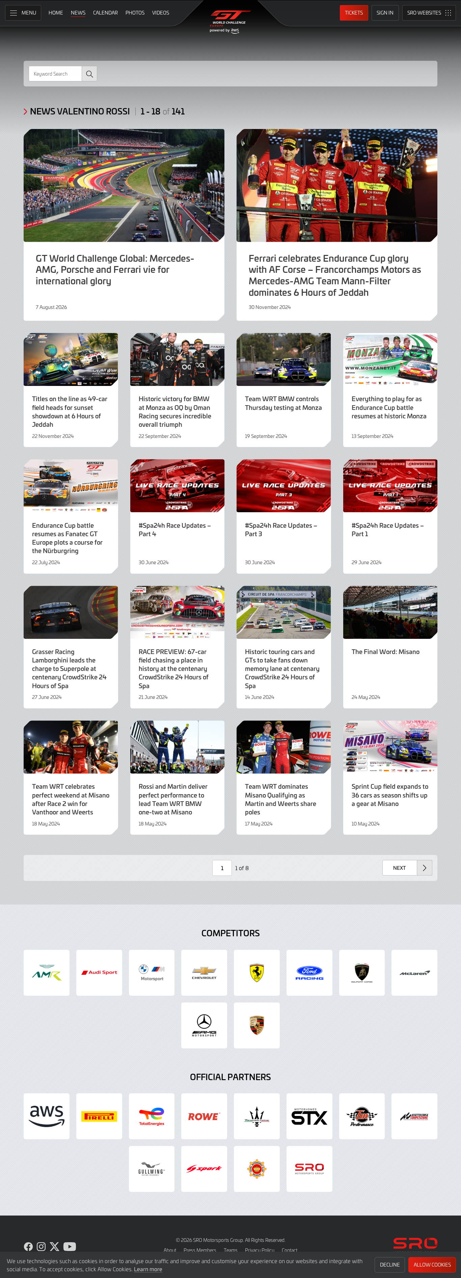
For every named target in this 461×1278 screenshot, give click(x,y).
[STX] (309, 1116)
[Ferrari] (257, 973)
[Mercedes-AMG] (204, 1025)
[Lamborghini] (362, 973)
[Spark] (204, 1169)
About (170, 1250)
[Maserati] (257, 1116)
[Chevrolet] (204, 973)
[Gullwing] (152, 1169)
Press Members (200, 1250)
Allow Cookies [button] (432, 1264)
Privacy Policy (259, 1250)
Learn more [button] (148, 1269)
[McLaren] (414, 973)
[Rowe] (204, 1116)
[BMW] (152, 973)
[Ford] (309, 973)
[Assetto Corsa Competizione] (414, 1116)
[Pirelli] (99, 1116)
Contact (289, 1250)
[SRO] (309, 1169)
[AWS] (47, 1116)
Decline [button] (390, 1264)
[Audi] (99, 973)
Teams (231, 1250)
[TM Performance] (362, 1116)
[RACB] (257, 1169)
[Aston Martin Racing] (47, 973)
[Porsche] (257, 1025)
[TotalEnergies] (152, 1116)
